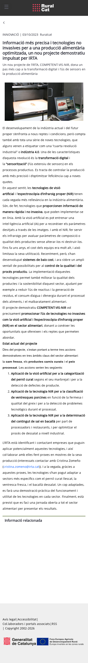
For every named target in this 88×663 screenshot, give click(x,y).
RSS (54, 624)
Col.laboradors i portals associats (26, 624)
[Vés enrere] (4, 23)
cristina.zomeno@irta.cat (21, 467)
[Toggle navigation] (6, 6)
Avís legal (9, 619)
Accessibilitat (27, 619)
